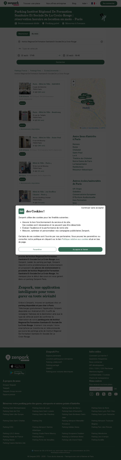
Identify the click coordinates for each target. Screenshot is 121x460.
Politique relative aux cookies (75, 239)
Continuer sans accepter (92, 207)
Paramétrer (37, 249)
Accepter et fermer (80, 249)
